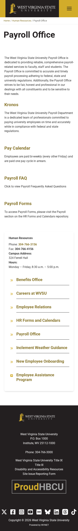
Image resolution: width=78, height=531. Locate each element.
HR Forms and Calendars (38, 320)
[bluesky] (48, 512)
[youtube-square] (30, 512)
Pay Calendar (17, 148)
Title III (39, 465)
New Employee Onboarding (40, 361)
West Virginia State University (50, 520)
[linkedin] (56, 512)
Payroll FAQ (15, 178)
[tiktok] (74, 512)
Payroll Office (28, 334)
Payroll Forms (18, 203)
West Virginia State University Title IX (39, 460)
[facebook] (13, 512)
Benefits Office (29, 279)
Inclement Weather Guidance (41, 347)
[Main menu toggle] (69, 9)
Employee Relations (33, 307)
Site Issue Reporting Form (39, 474)
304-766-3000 (44, 452)
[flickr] (39, 512)
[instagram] (21, 512)
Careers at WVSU (31, 293)
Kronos (11, 104)
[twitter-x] (4, 512)
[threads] (65, 512)
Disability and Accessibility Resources (39, 469)
